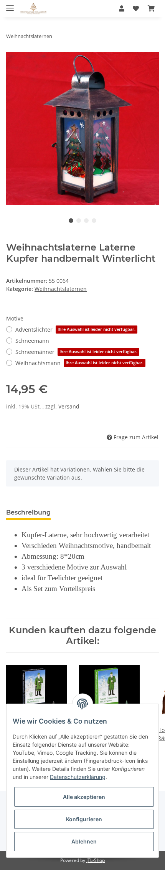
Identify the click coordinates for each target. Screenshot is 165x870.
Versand (68, 406)
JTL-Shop (95, 860)
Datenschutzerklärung (78, 777)
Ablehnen (84, 841)
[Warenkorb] (151, 8)
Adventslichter (75, 329)
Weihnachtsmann (79, 363)
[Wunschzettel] (136, 8)
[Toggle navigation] (10, 5)
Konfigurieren (84, 819)
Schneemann (32, 340)
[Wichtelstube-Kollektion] (33, 8)
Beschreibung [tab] (28, 512)
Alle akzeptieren (84, 797)
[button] (122, 8)
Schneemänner (76, 351)
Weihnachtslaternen (61, 288)
